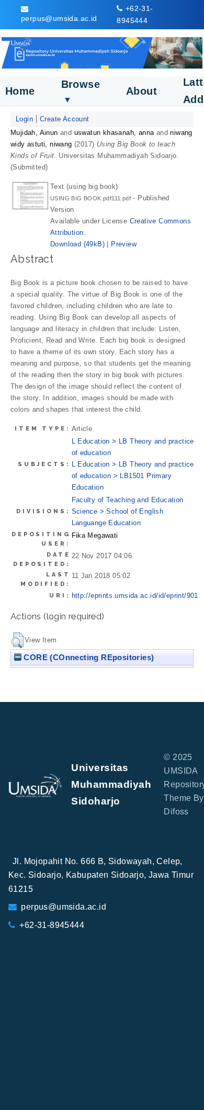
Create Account (64, 119)
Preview (124, 244)
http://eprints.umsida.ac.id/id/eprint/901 (135, 595)
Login (24, 119)
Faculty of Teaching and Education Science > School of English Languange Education (128, 511)
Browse (80, 91)
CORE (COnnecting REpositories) (87, 657)
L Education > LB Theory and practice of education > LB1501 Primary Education (133, 475)
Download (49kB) (77, 244)
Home (20, 91)
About (141, 91)
